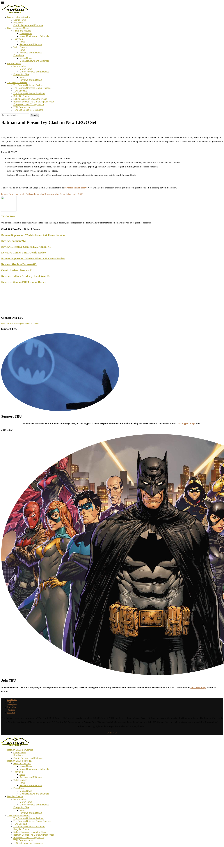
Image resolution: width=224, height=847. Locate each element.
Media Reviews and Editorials (34, 61)
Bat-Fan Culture (14, 63)
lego (47, 194)
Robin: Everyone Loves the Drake (30, 99)
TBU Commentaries (23, 107)
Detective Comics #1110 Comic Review (23, 281)
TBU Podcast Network (17, 82)
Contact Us (112, 732)
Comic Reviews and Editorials (28, 25)
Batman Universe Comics (18, 17)
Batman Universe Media (17, 28)
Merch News (26, 69)
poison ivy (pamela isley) (61, 194)
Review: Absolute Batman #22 (19, 264)
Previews (18, 22)
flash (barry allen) (36, 194)
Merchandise (19, 66)
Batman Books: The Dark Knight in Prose (33, 101)
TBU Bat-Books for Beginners (28, 110)
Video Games (20, 47)
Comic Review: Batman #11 (17, 270)
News (22, 41)
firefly (25, 194)
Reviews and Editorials (31, 44)
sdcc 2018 (78, 194)
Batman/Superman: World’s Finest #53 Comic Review (33, 258)
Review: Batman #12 (13, 240)
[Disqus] (112, 275)
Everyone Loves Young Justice (28, 104)
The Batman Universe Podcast (28, 85)
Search (34, 115)
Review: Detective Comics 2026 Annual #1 (26, 246)
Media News (26, 58)
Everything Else (21, 74)
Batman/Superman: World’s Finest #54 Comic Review (33, 235)
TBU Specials (20, 90)
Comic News (19, 20)
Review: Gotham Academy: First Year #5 (25, 276)
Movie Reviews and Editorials (34, 36)
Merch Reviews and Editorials (34, 71)
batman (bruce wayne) (12, 194)
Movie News (26, 33)
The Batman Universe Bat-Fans (29, 93)
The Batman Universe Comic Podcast (32, 88)
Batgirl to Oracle (21, 96)
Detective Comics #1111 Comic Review (23, 252)
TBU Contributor (12, 129)
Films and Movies (22, 30)
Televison (18, 39)
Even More (18, 55)
